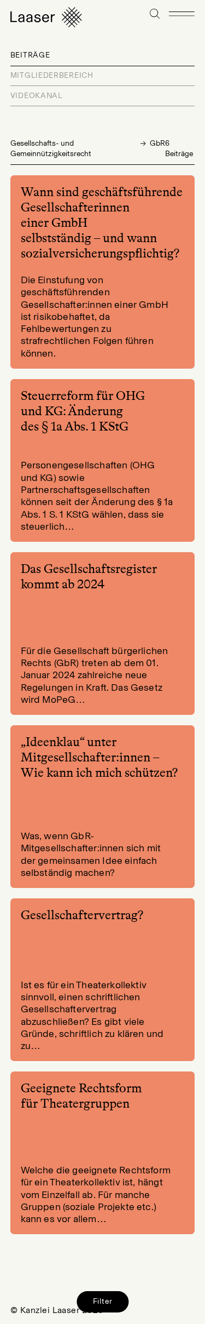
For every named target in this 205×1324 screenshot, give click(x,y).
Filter (103, 1301)
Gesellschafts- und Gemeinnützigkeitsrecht (50, 148)
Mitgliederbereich (51, 75)
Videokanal (36, 95)
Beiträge (30, 55)
